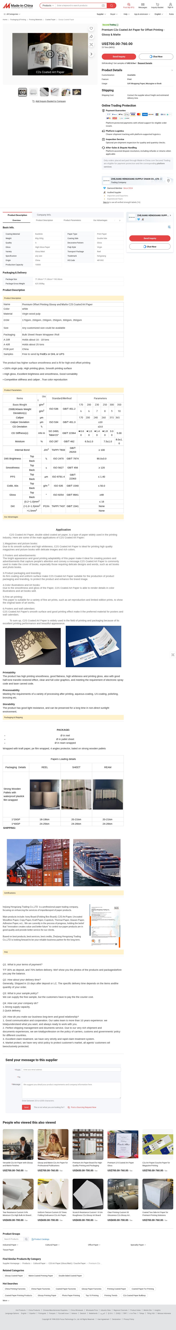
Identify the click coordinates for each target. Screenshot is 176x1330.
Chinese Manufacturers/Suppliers (55, 1310)
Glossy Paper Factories (91, 1288)
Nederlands (93, 1313)
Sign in (170, 7)
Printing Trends (110, 1295)
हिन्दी (125, 1313)
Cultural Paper (51, 1244)
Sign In (106, 202)
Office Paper (93, 1244)
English (24, 1313)
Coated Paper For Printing (143, 1288)
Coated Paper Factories (66, 1288)
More (5, 1300)
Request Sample (145, 63)
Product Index (135, 1310)
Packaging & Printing (18, 19)
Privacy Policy (129, 1319)
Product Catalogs (41, 1239)
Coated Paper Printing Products (18, 1295)
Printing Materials (35, 19)
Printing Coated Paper (116, 1288)
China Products (34, 1310)
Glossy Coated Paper (66, 19)
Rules (171, 14)
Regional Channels (120, 1310)
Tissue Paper (8, 1249)
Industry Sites (106, 1310)
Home (5, 19)
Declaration (116, 1319)
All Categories (12, 14)
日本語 (118, 1313)
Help (125, 14)
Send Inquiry (119, 56)
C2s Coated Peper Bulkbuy (134, 1295)
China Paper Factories (40, 1288)
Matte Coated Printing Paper (41, 1275)
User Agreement (103, 1319)
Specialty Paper (137, 1244)
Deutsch (83, 1313)
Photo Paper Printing (71, 1295)
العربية (102, 1313)
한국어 (110, 1313)
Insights (157, 1310)
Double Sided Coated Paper (70, 1275)
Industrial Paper (9, 1244)
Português (42, 1313)
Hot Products (21, 1310)
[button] (115, 220)
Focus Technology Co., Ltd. (70, 1319)
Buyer (112, 14)
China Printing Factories (15, 1288)
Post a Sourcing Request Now (82, 1107)
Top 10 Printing (92, 1295)
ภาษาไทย (132, 1313)
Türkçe (141, 1313)
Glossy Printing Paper (47, 1295)
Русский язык (63, 1313)
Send (26, 1107)
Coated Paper (50, 19)
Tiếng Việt (151, 1313)
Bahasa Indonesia (164, 1313)
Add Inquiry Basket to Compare (51, 101)
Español (32, 1313)
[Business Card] (169, 226)
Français (52, 1313)
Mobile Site (148, 1310)
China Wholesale (77, 1310)
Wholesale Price (92, 1310)
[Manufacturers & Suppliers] (18, 6)
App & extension (141, 14)
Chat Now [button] (158, 56)
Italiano (74, 1313)
